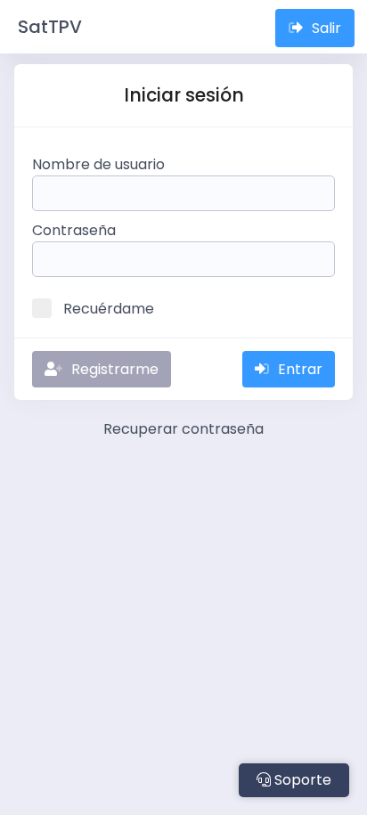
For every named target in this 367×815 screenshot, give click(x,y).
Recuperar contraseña (183, 429)
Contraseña (74, 230)
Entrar (300, 369)
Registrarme (115, 369)
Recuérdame (108, 308)
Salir (326, 28)
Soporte (301, 780)
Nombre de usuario (98, 164)
